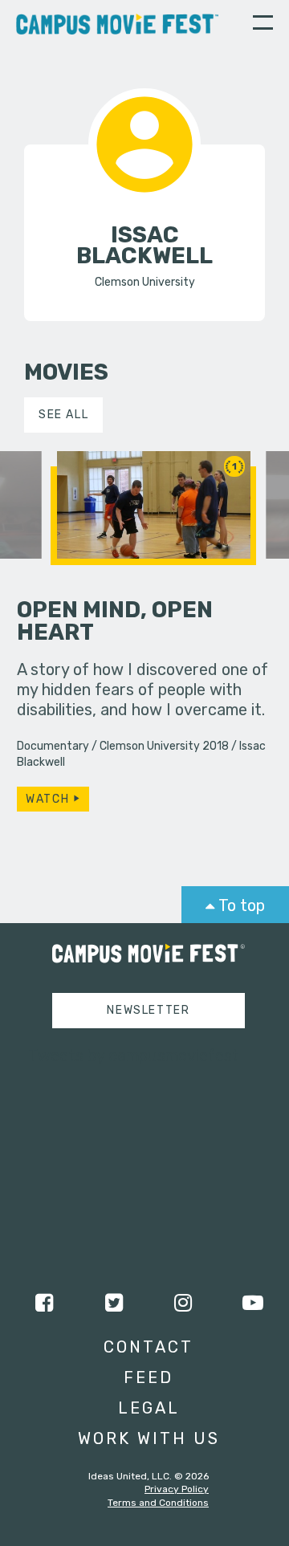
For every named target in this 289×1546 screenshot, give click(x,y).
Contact (148, 1347)
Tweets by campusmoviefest (133, 1055)
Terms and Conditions (158, 1502)
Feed (148, 1377)
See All (63, 414)
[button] (263, 25)
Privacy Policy (176, 1489)
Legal (149, 1408)
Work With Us (149, 1438)
